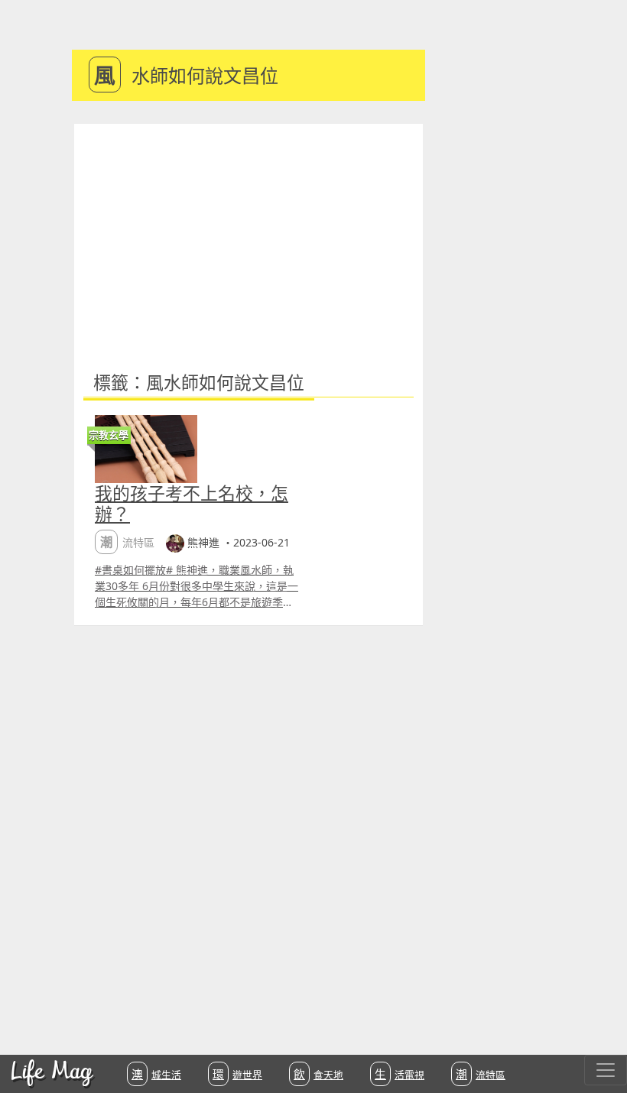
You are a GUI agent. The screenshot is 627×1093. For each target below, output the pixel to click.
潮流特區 (480, 1074)
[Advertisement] (248, 238)
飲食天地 (318, 1074)
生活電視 (399, 1074)
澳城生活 (156, 1074)
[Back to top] (599, 1032)
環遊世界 (237, 1074)
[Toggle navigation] (605, 1070)
